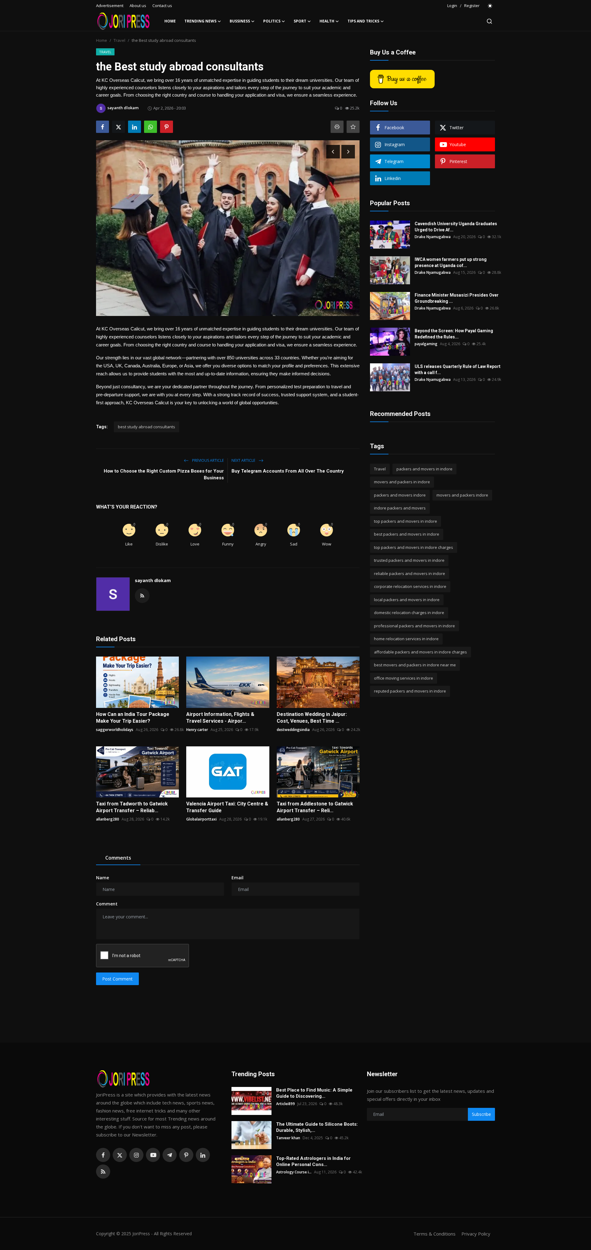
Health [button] (327, 21)
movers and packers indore (462, 495)
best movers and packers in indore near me (415, 665)
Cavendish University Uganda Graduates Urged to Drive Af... (456, 226)
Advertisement (109, 5)
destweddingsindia (293, 729)
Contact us (162, 5)
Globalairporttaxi (201, 819)
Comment (107, 904)
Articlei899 (285, 1103)
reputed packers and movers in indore (410, 691)
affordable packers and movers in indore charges (420, 652)
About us (138, 5)
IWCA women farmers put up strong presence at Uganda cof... (451, 262)
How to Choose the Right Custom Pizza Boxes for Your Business (164, 474)
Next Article (243, 460)
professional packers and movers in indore (414, 626)
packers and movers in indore (424, 469)
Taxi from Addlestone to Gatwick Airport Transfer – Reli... (315, 807)
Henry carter (197, 729)
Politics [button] (271, 21)
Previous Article (207, 460)
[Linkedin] (203, 1155)
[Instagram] (136, 1155)
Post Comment (117, 979)
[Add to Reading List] (353, 127)
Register (472, 5)
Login (452, 5)
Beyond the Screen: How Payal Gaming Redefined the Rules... (454, 333)
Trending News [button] (200, 21)
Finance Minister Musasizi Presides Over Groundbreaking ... (457, 298)
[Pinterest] (186, 1155)
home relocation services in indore (406, 639)
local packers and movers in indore (407, 599)
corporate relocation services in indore (410, 586)
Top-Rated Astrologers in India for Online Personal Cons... (313, 1161)
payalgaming (426, 343)
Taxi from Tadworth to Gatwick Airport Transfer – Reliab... (132, 807)
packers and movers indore (400, 495)
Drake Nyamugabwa (433, 236)
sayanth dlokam (153, 580)
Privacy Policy (475, 1234)
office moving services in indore (403, 678)
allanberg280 (107, 819)
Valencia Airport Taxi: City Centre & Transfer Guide (227, 807)
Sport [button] (300, 21)
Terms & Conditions (434, 1234)
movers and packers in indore (402, 482)
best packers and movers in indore (406, 534)
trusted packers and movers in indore (409, 560)
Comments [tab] (118, 857)
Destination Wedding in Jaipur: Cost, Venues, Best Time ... (312, 717)
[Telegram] (170, 1155)
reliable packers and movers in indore (409, 573)
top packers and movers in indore (405, 521)
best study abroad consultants (146, 426)
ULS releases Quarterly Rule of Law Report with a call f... (458, 369)
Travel (119, 40)
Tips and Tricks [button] (363, 21)
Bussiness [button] (240, 21)
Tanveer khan (288, 1137)
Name (102, 878)
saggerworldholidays (114, 729)
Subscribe (481, 1114)
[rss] (103, 1171)
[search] (489, 21)
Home (170, 21)
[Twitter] (120, 1155)
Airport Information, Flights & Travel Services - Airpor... (220, 717)
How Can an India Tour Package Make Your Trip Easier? (132, 717)
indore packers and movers (400, 508)
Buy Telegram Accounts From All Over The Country (287, 471)
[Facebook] (103, 1155)
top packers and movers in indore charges (413, 547)
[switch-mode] (490, 5)
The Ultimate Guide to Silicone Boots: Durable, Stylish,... (317, 1127)
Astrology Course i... (294, 1172)
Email (237, 878)
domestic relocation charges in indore (409, 613)
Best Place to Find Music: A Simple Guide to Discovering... (314, 1093)
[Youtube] (153, 1155)
